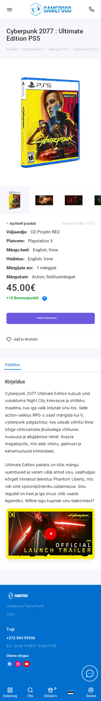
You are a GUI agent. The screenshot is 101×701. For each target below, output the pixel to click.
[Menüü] (9, 9)
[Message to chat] (89, 673)
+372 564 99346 (20, 638)
